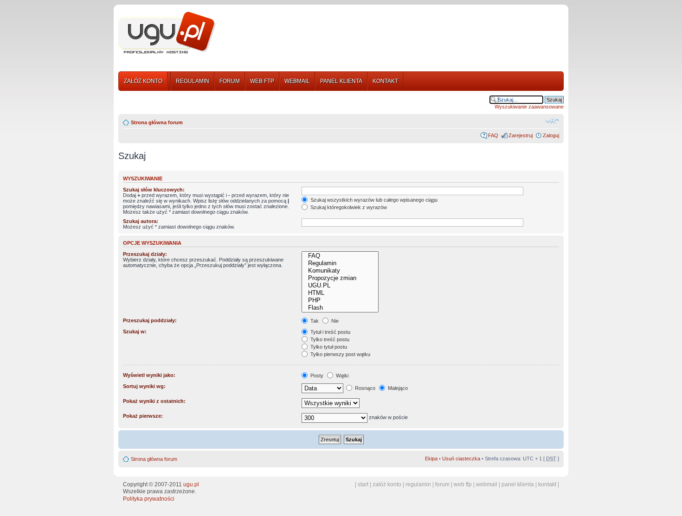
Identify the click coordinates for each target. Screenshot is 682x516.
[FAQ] (339, 256)
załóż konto (387, 484)
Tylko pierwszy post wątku (339, 354)
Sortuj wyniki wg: (144, 386)
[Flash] (339, 308)
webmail (486, 484)
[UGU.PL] (339, 285)
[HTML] (339, 293)
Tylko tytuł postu (328, 347)
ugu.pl (191, 484)
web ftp (463, 484)
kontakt (547, 484)
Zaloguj (551, 135)
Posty (316, 375)
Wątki (341, 375)
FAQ (493, 135)
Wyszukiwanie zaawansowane (529, 106)
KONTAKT (385, 81)
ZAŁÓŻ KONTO (143, 81)
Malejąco (397, 388)
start (363, 484)
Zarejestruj (520, 135)
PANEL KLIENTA (341, 81)
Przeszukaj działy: (145, 254)
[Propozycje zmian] (339, 278)
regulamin (418, 484)
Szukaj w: (135, 331)
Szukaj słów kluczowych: (154, 189)
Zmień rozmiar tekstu (552, 120)
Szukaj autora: (140, 221)
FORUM (229, 81)
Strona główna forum (157, 122)
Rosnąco (364, 388)
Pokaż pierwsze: (143, 416)
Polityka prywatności (148, 499)
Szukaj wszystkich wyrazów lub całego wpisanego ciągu (373, 200)
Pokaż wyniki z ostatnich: (154, 401)
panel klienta (518, 484)
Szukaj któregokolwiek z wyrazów (348, 207)
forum (442, 484)
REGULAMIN (192, 81)
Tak (314, 321)
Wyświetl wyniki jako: (149, 375)
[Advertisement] (393, 34)
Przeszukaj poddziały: (150, 320)
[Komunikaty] (339, 270)
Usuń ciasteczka (461, 458)
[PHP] (339, 300)
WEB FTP (262, 81)
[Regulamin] (339, 263)
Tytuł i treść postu (329, 332)
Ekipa (431, 458)
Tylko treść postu (329, 339)
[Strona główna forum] (167, 33)
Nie (334, 321)
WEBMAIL (297, 81)
